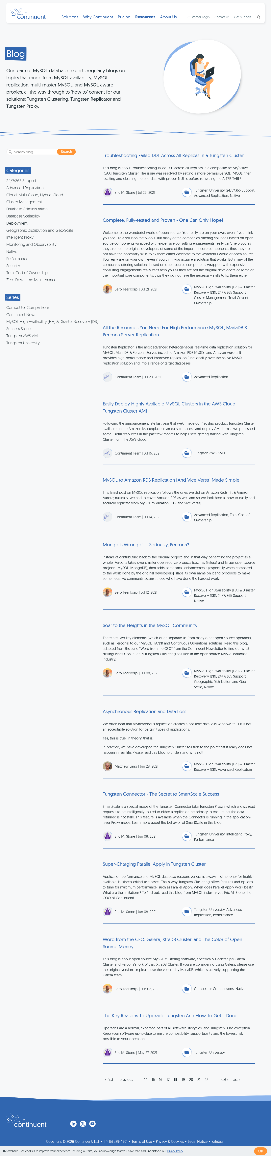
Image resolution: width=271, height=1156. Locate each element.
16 (160, 1079)
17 (168, 1079)
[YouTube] (92, 1124)
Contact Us (222, 17)
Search (258, 17)
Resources (145, 17)
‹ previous (125, 1079)
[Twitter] (83, 1124)
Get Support (242, 17)
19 (183, 1079)
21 (198, 1079)
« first (109, 1079)
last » (236, 1079)
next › (223, 1079)
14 (145, 1079)
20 (191, 1079)
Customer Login (198, 17)
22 (206, 1079)
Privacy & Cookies (170, 1141)
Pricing (124, 17)
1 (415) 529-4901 (116, 1141)
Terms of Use (142, 1141)
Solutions (70, 17)
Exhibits (217, 1141)
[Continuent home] (28, 13)
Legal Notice (198, 1141)
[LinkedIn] (73, 1124)
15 (153, 1079)
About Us (168, 17)
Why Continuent (98, 17)
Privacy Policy (175, 1151)
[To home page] (26, 1120)
